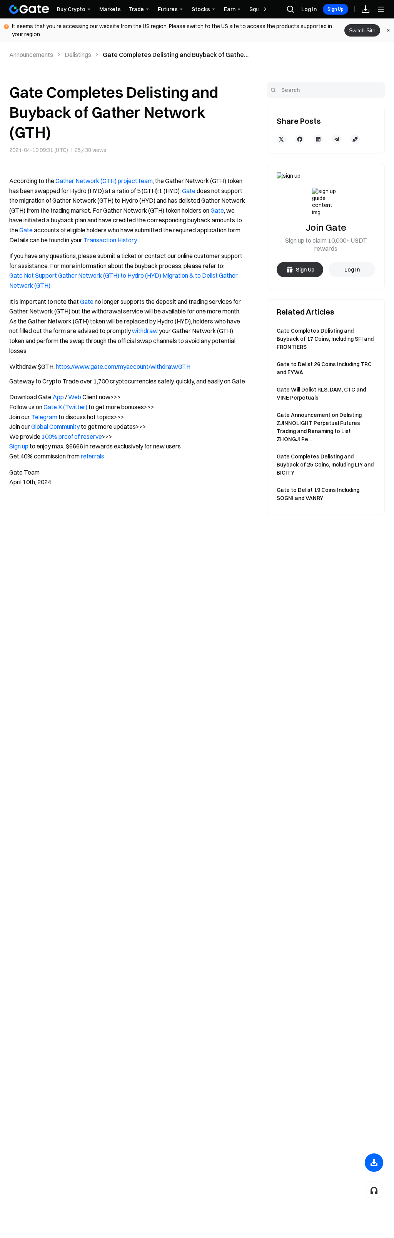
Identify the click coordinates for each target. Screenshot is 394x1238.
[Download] (374, 1162)
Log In (309, 9)
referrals (92, 456)
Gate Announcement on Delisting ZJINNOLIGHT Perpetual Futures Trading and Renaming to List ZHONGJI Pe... (319, 427)
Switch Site (362, 30)
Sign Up (335, 9)
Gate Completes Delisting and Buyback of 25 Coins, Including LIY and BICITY (325, 464)
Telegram (44, 417)
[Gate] (29, 9)
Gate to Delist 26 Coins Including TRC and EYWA (324, 368)
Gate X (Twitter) (65, 407)
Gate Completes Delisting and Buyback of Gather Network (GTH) (175, 55)
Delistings (78, 54)
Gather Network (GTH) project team (104, 181)
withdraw (145, 331)
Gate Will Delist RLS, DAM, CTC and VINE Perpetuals (321, 393)
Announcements (31, 54)
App (58, 397)
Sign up (18, 446)
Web (74, 397)
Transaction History (110, 240)
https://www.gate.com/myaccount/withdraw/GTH (123, 366)
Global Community (55, 426)
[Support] (374, 1190)
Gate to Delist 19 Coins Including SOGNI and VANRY (318, 494)
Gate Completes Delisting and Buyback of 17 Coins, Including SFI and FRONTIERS (325, 338)
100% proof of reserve (72, 436)
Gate (188, 191)
